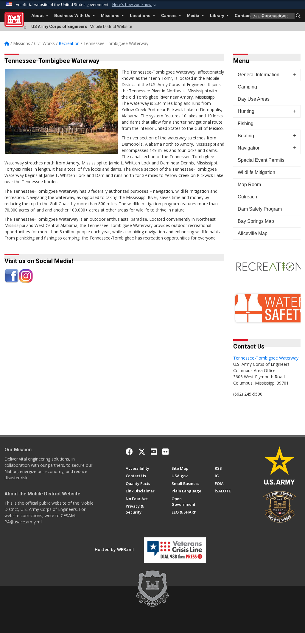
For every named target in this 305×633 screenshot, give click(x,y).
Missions (111, 15)
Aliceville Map (252, 233)
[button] (135, 5)
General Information (258, 74)
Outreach (247, 196)
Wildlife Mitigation (256, 172)
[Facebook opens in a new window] (129, 451)
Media (193, 15)
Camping (247, 86)
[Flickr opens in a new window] (165, 451)
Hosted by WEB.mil (114, 549)
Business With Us (72, 15)
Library (217, 15)
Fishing (245, 123)
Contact (243, 15)
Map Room (249, 184)
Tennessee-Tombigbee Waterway (265, 358)
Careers (169, 15)
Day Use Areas (254, 99)
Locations (141, 15)
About (38, 15)
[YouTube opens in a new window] (154, 451)
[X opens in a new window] (141, 451)
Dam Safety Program (260, 208)
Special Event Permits (261, 160)
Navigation (249, 147)
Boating (246, 135)
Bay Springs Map (256, 221)
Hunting (246, 111)
